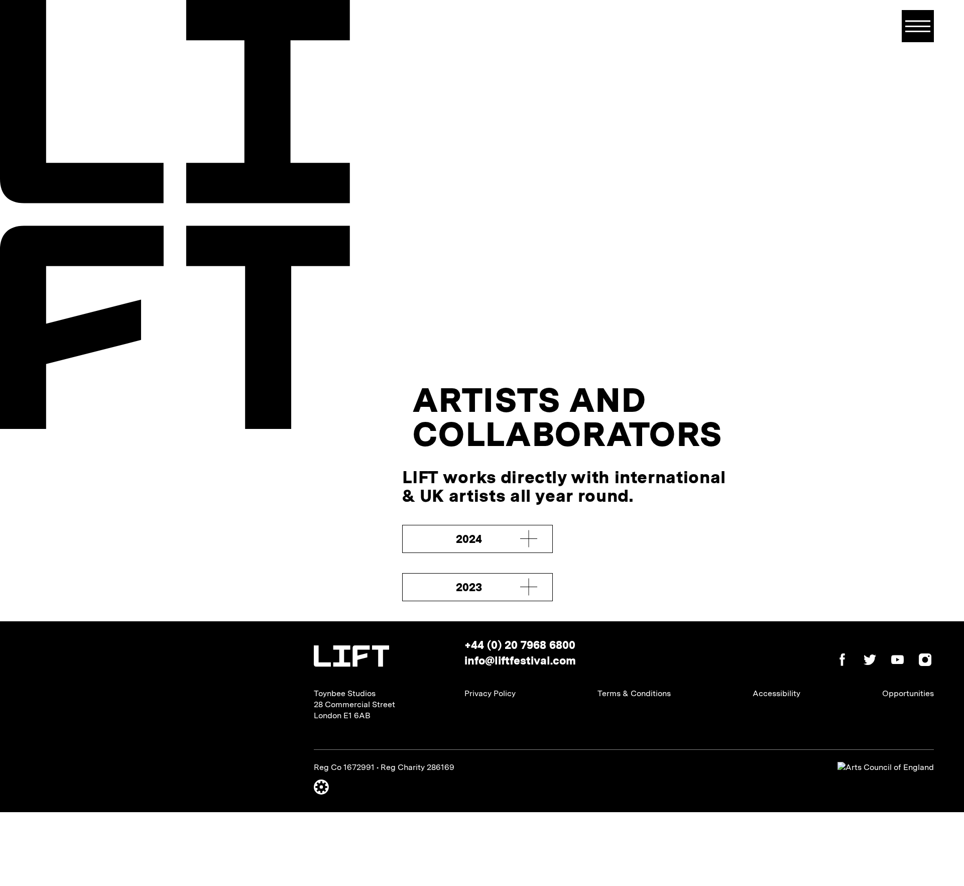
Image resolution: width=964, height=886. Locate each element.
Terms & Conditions (634, 693)
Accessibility (776, 693)
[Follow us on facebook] (837, 661)
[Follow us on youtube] (892, 661)
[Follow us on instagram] (920, 661)
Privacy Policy (490, 693)
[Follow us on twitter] (865, 661)
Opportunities (908, 693)
